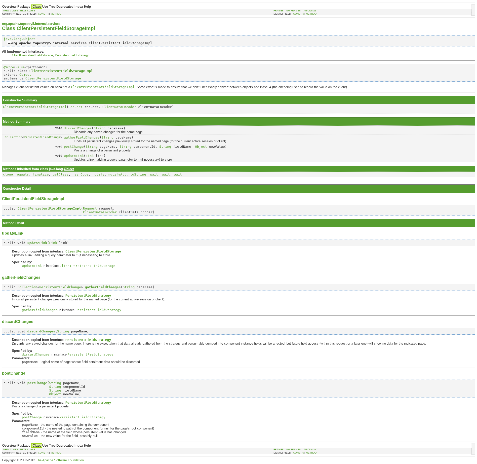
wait (154, 174)
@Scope (8, 67)
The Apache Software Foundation (60, 460)
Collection (13, 137)
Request (75, 107)
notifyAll (117, 174)
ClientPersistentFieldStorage (32, 55)
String (100, 128)
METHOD (56, 13)
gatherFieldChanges (82, 137)
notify (98, 174)
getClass (61, 174)
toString (138, 174)
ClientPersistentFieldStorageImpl (35, 107)
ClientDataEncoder (119, 107)
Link (90, 156)
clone (8, 174)
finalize (41, 174)
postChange (74, 146)
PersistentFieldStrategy (72, 55)
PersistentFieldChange (42, 137)
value (20, 67)
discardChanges (78, 128)
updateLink (74, 156)
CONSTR (43, 13)
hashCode (80, 174)
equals (23, 174)
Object (25, 74)
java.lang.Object (19, 39)
